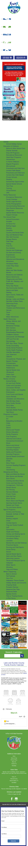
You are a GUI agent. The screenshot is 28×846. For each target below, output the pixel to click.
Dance (8, 427)
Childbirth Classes (12, 334)
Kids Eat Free (11, 496)
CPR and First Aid (12, 339)
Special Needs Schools (14, 184)
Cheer (8, 520)
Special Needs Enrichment (15, 456)
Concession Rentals (13, 387)
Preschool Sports (12, 545)
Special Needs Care (13, 370)
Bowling (9, 228)
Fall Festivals (10, 576)
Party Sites (10, 405)
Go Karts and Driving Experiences (13, 253)
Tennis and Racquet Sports (15, 560)
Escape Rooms (11, 239)
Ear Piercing (10, 489)
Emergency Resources (14, 197)
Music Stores (10, 498)
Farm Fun (9, 578)
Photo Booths (11, 407)
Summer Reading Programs (16, 465)
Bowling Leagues (12, 518)
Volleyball (9, 563)
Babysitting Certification (14, 421)
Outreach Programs (13, 447)
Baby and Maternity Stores (15, 474)
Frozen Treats (11, 494)
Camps (6, 142)
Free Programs (11, 436)
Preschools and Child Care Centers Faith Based (15, 169)
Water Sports (10, 565)
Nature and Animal (12, 445)
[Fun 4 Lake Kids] (14, 7)
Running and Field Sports (15, 547)
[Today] (22, 692)
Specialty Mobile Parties (14, 410)
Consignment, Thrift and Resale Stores (14, 486)
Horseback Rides (12, 263)
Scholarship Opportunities (15, 181)
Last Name (4, 833)
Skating (8, 292)
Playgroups (10, 210)
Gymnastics (10, 529)
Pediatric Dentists (12, 365)
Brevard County (14, 778)
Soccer (8, 551)
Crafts (8, 425)
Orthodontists (11, 363)
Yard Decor (10, 412)
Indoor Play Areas (12, 266)
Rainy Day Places (12, 286)
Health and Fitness (12, 532)
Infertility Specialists (13, 352)
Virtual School (11, 190)
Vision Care (10, 374)
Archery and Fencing (13, 512)
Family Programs (12, 434)
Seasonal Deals (11, 591)
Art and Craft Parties (13, 383)
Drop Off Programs (12, 153)
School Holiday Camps (14, 144)
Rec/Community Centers (14, 288)
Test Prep (9, 186)
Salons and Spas (12, 290)
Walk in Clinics (11, 376)
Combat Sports (11, 523)
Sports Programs (9, 509)
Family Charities (11, 199)
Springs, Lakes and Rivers (15, 299)
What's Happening (10, 571)
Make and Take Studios (14, 270)
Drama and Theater (13, 430)
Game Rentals (11, 396)
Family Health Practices (14, 350)
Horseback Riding (12, 538)
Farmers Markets (12, 492)
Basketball (9, 516)
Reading (9, 179)
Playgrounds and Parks (14, 279)
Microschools (10, 166)
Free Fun (9, 246)
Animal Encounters (12, 219)
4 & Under (9, 416)
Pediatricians (10, 368)
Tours (8, 312)
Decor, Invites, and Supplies (16, 390)
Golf (7, 527)
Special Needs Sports (13, 554)
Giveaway (14, 765)
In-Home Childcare (12, 161)
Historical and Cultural (13, 438)
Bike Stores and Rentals (14, 476)
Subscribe (13, 841)
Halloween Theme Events (15, 580)
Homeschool (10, 159)
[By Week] (14, 692)
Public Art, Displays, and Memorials (14, 282)
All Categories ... (11, 723)
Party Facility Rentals (13, 403)
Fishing (8, 243)
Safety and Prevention (14, 452)
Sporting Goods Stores (14, 503)
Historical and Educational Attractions (15, 260)
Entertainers (10, 392)
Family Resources (10, 195)
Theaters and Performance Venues (15, 309)
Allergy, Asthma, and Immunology (13, 322)
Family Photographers (13, 204)
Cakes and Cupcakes (13, 385)
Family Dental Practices (14, 348)
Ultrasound (10, 372)
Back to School (11, 574)
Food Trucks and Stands (14, 394)
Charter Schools (11, 150)
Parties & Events (9, 379)
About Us (14, 762)
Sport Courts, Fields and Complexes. (14, 295)
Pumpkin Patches (12, 587)
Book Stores (10, 478)
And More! (14, 782)
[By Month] (6, 692)
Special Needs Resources (15, 212)
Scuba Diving (10, 549)
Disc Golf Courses (12, 237)
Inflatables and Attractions (15, 399)
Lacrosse (9, 540)
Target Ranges (11, 306)
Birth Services (11, 330)
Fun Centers (10, 248)
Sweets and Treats (12, 505)
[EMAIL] (18, 701)
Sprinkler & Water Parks (14, 301)
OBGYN (9, 356)
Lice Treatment (11, 354)
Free (7, 721)
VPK (7, 192)
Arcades (9, 221)
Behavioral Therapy (13, 325)
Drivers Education (12, 432)
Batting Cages (11, 226)
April (20, 716)
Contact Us (14, 763)
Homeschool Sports (13, 536)
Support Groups (11, 215)
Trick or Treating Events (14, 596)
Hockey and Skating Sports (15, 534)
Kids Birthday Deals (13, 401)
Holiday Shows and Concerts (16, 583)
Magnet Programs (12, 164)
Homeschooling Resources (15, 206)
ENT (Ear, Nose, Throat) (14, 343)
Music (8, 443)
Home (14, 756)
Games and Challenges (14, 250)
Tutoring (9, 188)
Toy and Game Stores (13, 507)
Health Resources (10, 319)
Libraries (9, 268)
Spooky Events (11, 594)
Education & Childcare (11, 146)
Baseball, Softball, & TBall (15, 514)
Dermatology (10, 341)
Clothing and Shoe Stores (15, 481)
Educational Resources (14, 155)
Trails (8, 314)
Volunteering (10, 469)
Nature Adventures (12, 277)
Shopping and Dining (11, 472)
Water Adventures (12, 317)
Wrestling (9, 567)
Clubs (8, 423)
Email (3, 821)
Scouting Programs (12, 454)
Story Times (10, 463)
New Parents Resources (14, 208)
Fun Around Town (10, 217)
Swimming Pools (12, 303)
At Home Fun (10, 224)
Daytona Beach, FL (14, 780)
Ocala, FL (14, 776)
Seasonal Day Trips (13, 589)
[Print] (10, 701)
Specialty (9, 458)
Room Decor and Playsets (15, 501)
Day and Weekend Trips (14, 235)
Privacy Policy (14, 760)
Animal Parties (11, 381)
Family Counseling (12, 345)
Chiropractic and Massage (15, 336)
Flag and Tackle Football (14, 525)
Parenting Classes (12, 450)
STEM (8, 461)
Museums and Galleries (14, 274)
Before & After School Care (15, 148)
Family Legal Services (13, 201)
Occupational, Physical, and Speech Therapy (15, 360)
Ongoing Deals (11, 585)
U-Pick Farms (11, 598)
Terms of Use (14, 758)
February (9, 709)
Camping (9, 230)
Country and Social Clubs (15, 232)
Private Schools (11, 177)
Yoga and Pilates (12, 569)
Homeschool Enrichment (14, 441)
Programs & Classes (11, 414)
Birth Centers (10, 328)
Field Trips (9, 241)
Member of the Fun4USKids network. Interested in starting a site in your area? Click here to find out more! (14, 772)
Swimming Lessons (13, 558)
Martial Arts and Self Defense (16, 543)
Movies (8, 272)
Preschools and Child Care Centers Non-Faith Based (15, 174)
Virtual (8, 467)
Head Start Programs (13, 157)
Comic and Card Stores (14, 483)
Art (7, 418)
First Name (4, 827)
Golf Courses (10, 257)
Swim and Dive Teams (14, 556)
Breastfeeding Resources (15, 332)
